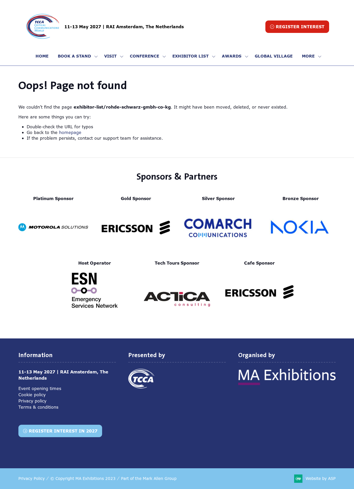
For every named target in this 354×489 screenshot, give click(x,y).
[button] (297, 26)
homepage (70, 132)
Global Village (274, 56)
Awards (232, 56)
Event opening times (39, 388)
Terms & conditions (38, 407)
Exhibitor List (190, 56)
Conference (144, 56)
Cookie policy (32, 395)
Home (42, 56)
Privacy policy (32, 401)
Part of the (148, 478)
